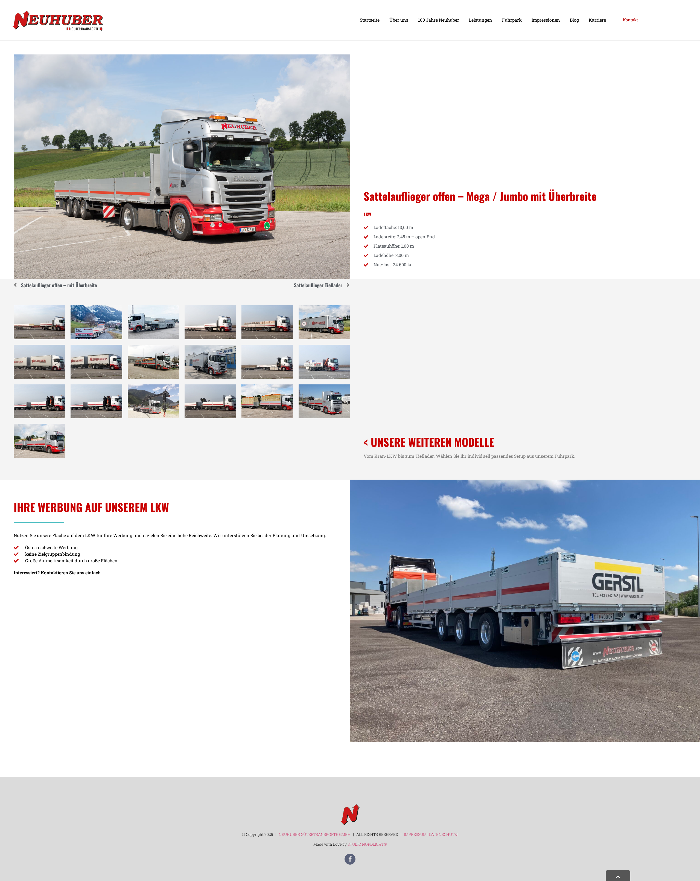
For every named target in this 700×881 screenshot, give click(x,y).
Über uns (398, 20)
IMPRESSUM (415, 834)
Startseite (370, 20)
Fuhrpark (512, 20)
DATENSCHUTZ (443, 834)
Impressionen (546, 20)
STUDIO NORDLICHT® (367, 844)
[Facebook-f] (350, 859)
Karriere (597, 20)
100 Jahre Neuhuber (438, 20)
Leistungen (480, 20)
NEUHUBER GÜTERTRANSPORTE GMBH (314, 834)
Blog (574, 20)
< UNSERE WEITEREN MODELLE (429, 442)
